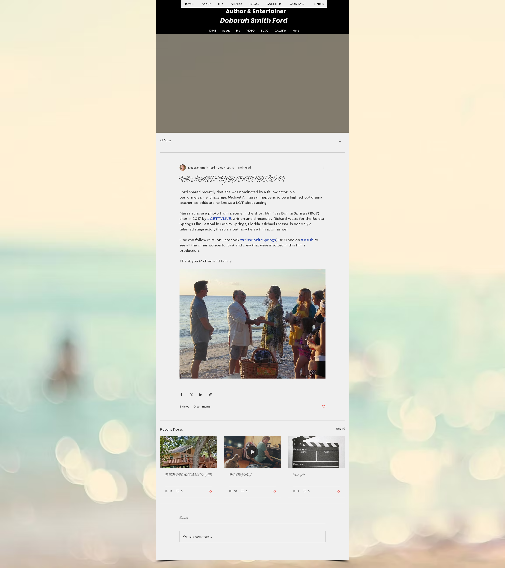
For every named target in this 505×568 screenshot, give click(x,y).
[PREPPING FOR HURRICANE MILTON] (188, 452)
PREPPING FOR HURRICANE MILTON (188, 475)
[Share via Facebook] (181, 394)
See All (340, 428)
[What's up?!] (316, 452)
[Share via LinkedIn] (201, 394)
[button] (340, 140)
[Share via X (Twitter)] (191, 394)
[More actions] (323, 167)
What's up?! (299, 475)
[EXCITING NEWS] (252, 452)
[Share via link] (210, 394)
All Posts (165, 140)
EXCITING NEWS (240, 475)
